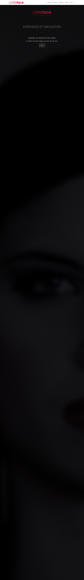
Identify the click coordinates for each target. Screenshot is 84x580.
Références (61, 2)
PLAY (42, 45)
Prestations (55, 2)
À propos (49, 2)
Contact (71, 2)
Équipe (66, 2)
